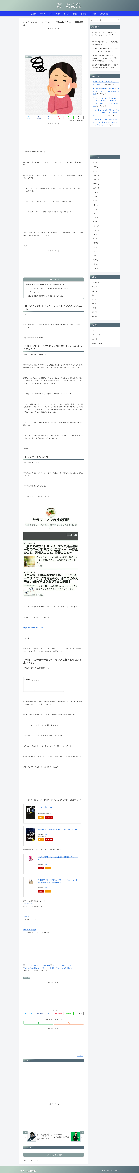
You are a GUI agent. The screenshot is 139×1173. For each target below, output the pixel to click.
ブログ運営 (27, 977)
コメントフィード (97, 339)
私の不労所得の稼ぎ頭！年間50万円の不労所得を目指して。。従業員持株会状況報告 (106, 91)
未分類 (94, 299)
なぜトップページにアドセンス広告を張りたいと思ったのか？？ (47, 288)
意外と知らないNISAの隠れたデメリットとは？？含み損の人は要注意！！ (105, 50)
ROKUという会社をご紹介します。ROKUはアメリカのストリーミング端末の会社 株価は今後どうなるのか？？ (104, 58)
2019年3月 (95, 209)
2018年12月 (95, 222)
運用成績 (94, 316)
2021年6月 (95, 163)
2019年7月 (95, 192)
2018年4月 (95, 255)
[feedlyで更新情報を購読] (38, 1022)
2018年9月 (95, 234)
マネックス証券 (28, 904)
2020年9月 (95, 175)
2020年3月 (95, 188)
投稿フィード (96, 335)
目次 (52, 279)
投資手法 (94, 291)
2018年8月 (95, 239)
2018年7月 (95, 243)
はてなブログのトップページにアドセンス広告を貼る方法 (45, 284)
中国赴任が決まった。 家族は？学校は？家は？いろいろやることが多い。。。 (104, 35)
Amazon (41, 817)
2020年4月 (95, 184)
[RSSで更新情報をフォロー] (69, 1022)
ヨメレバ (45, 812)
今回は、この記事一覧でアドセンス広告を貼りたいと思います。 (47, 296)
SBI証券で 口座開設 (29, 930)
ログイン (94, 330)
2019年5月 (95, 201)
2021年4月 (95, 171)
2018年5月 (95, 251)
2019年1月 (95, 217)
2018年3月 (95, 260)
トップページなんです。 (34, 292)
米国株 (94, 308)
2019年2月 (95, 213)
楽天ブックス (49, 817)
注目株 (94, 303)
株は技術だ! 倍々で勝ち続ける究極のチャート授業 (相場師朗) (58, 829)
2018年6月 (95, 247)
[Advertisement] (53, 41)
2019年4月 (95, 205)
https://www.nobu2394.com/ (33, 628)
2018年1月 (95, 268)
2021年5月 (95, 167)
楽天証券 (26, 917)
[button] (118, 20)
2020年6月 (95, 179)
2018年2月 (95, 264)
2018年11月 (95, 226)
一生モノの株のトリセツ (46, 807)
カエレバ (45, 864)
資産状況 (94, 312)
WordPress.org (97, 343)
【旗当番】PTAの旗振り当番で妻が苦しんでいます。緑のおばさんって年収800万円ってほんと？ (106, 112)
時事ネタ (94, 295)
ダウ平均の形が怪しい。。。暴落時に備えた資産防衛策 (105, 43)
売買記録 (94, 287)
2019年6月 (95, 196)
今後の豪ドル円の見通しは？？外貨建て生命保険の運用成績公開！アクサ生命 (105, 66)
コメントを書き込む (53, 1155)
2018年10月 (95, 230)
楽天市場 (41, 868)
